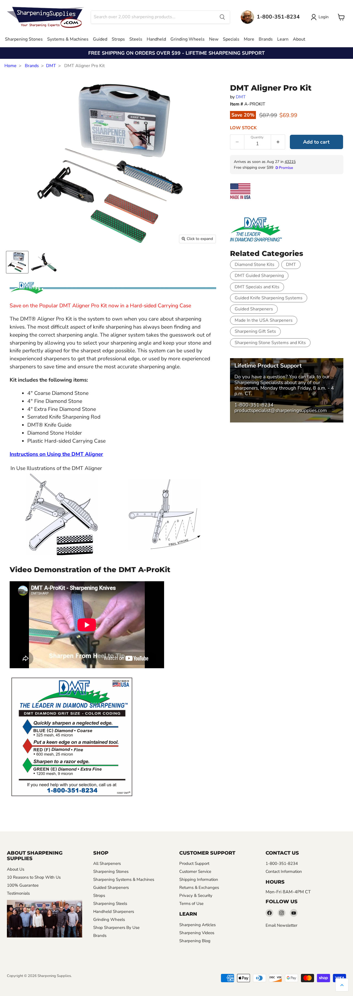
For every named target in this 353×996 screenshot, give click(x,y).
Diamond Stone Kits (254, 264)
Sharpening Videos (196, 933)
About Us (15, 869)
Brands (266, 39)
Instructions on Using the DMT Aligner (56, 454)
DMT (51, 66)
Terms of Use (191, 903)
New (213, 39)
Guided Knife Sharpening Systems (269, 298)
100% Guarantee (23, 885)
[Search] (222, 17)
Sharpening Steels (110, 903)
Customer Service (195, 871)
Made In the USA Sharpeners (264, 320)
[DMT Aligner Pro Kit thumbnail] (17, 262)
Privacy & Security (195, 895)
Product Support (194, 863)
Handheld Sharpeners (113, 911)
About (299, 39)
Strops (118, 39)
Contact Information (284, 871)
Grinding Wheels (187, 39)
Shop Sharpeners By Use (116, 927)
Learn (282, 39)
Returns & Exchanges (199, 887)
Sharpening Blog (194, 941)
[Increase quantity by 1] (278, 141)
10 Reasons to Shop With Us (34, 877)
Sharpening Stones (24, 39)
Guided (100, 39)
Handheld (156, 39)
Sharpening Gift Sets (255, 331)
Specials (231, 39)
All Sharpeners (107, 863)
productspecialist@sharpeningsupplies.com (280, 410)
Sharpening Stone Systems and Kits (270, 343)
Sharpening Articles (197, 925)
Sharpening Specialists (258, 382)
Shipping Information (198, 879)
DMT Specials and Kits (257, 287)
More (249, 39)
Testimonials (18, 893)
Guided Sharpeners (254, 309)
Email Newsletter (281, 925)
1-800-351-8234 (254, 404)
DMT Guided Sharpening (259, 276)
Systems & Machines (68, 39)
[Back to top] (342, 985)
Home (10, 66)
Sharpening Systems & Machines (123, 879)
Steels (135, 39)
